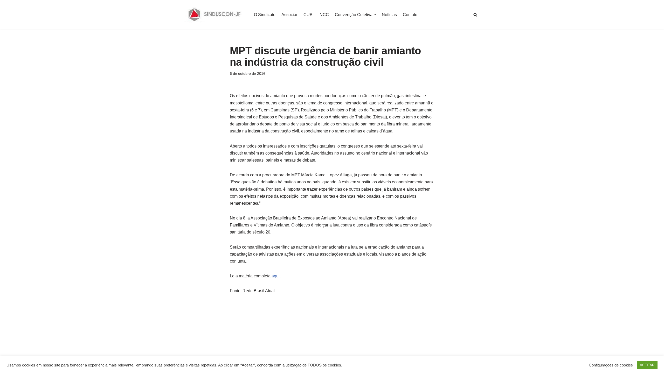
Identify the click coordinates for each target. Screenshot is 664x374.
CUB (308, 14)
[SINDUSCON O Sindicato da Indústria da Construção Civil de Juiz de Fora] (214, 15)
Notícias (389, 14)
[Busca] (475, 15)
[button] (375, 15)
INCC (324, 14)
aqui (276, 276)
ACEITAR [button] (647, 365)
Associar (289, 14)
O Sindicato (264, 14)
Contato (410, 14)
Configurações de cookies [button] (611, 365)
